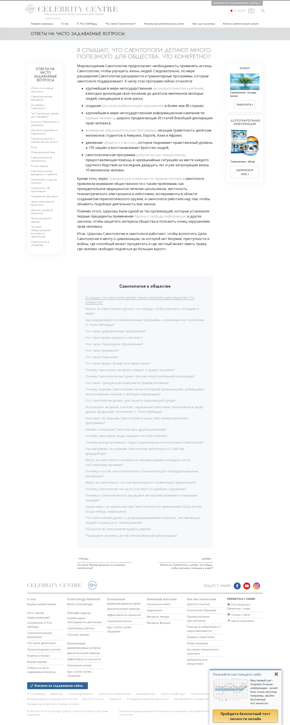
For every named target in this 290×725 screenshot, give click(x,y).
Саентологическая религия (115, 693)
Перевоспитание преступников (198, 618)
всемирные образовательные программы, (122, 130)
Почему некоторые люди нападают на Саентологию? (127, 436)
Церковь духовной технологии (42, 211)
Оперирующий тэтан (43, 152)
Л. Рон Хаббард (87, 24)
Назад (84, 558)
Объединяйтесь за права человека (194, 698)
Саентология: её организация (40, 189)
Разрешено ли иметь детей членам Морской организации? (131, 535)
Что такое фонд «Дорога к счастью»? (114, 337)
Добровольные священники (197, 661)
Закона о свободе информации (160, 216)
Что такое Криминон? (102, 350)
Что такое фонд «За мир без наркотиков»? (118, 363)
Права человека (197, 643)
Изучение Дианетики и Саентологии (44, 131)
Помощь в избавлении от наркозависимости (204, 629)
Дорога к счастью (198, 604)
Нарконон (115, 698)
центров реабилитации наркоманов (133, 105)
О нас (65, 24)
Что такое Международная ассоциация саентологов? (101, 566)
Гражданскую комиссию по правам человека (146, 178)
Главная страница (42, 24)
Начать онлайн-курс (173, 693)
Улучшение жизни (79, 665)
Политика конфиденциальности (138, 711)
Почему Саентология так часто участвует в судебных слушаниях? (136, 489)
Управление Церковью (44, 196)
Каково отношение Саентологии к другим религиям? (126, 429)
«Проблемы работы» (81, 628)
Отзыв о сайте (240, 615)
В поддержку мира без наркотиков (148, 698)
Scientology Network (83, 599)
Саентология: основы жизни (243, 94)
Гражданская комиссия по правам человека (53, 704)
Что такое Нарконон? (102, 357)
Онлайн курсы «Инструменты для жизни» (84, 620)
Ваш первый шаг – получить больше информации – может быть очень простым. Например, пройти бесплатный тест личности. (264, 692)
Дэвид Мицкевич (146, 693)
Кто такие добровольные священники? (116, 331)
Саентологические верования (41, 98)
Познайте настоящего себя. (237, 674)
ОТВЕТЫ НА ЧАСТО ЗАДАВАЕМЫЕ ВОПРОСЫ (45, 75)
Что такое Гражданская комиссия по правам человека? (127, 383)
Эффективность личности (84, 659)
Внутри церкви (39, 166)
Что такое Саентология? (121, 24)
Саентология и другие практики (44, 181)
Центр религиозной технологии (42, 203)
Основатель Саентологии (38, 106)
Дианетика (57, 693)
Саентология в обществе (40, 243)
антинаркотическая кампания (178, 88)
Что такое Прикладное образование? (114, 344)
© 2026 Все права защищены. (67, 713)
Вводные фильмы (158, 623)
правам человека (100, 118)
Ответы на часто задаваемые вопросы (41, 670)
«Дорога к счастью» (120, 142)
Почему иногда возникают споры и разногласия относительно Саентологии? (145, 442)
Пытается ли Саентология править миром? (118, 529)
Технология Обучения (201, 610)
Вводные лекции (158, 616)
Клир (34, 147)
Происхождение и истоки (44, 649)
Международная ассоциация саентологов (52, 698)
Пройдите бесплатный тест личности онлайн (245, 716)
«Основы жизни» (78, 634)
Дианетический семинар (83, 653)
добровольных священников (160, 154)
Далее (206, 558)
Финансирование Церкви (41, 219)
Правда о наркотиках (201, 637)
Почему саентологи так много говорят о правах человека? (130, 370)
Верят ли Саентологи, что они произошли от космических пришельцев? (141, 482)
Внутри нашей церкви (41, 604)
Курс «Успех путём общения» (79, 674)
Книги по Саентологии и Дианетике (45, 123)
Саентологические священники (41, 159)
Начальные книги (158, 604)
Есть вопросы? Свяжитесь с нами (239, 606)
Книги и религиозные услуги (240, 24)
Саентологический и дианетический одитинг (44, 140)
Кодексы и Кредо (38, 655)
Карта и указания (242, 621)
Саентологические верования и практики (44, 172)
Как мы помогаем (204, 24)
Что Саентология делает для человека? (44, 115)
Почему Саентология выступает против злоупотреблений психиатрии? (140, 376)
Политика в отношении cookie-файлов (181, 711)
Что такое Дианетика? (41, 643)
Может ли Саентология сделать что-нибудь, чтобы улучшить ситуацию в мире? (186, 566)
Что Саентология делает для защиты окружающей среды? (131, 400)
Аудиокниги (154, 610)
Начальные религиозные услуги (164, 24)
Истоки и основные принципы (42, 89)
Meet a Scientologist (80, 604)
